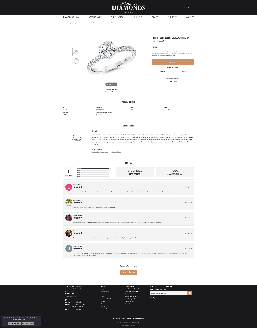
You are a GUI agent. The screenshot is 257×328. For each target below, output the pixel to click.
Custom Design (117, 17)
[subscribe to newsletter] (189, 293)
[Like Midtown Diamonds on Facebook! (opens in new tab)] (151, 298)
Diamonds (190, 17)
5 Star (78, 168)
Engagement (75, 22)
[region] (111, 56)
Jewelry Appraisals (130, 299)
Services (154, 17)
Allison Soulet (77, 215)
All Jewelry (137, 17)
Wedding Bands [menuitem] (104, 291)
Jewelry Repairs (129, 301)
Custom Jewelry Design (131, 296)
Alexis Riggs (77, 200)
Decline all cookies (14, 323)
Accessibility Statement (138, 318)
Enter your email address (158, 289)
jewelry (69, 22)
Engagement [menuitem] (103, 289)
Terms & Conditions (126, 318)
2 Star (78, 174)
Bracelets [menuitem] (102, 301)
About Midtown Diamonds (132, 289)
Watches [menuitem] (102, 306)
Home (64, 22)
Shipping (162, 71)
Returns (184, 71)
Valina (131, 109)
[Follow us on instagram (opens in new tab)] (154, 298)
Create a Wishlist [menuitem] (104, 309)
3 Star (78, 172)
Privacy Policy (116, 318)
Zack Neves (77, 231)
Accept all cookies (28, 323)
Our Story (171, 17)
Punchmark (132, 325)
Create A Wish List (130, 294)
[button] (181, 7)
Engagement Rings (71, 17)
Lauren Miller (77, 185)
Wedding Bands (95, 17)
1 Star (78, 176)
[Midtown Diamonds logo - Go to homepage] (128, 7)
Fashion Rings (96, 152)
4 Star (78, 170)
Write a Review (128, 272)
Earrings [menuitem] (102, 296)
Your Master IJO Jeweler (131, 291)
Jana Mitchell (77, 246)
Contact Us (128, 304)
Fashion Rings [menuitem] (103, 294)
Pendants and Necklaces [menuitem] (107, 299)
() (110, 168)
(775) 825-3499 (110, 91)
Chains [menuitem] (102, 304)
